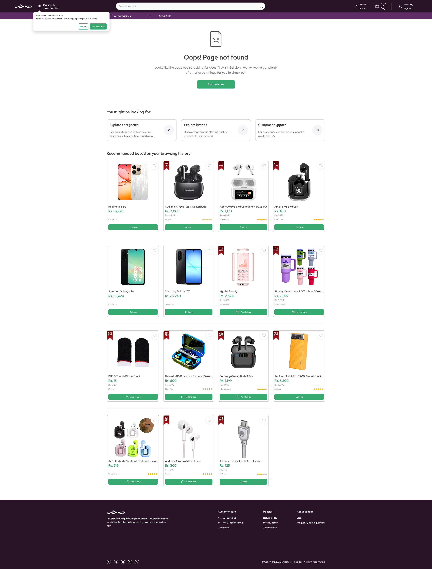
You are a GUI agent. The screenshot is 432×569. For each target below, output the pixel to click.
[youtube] (124, 562)
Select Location (98, 26)
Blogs (299, 517)
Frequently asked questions (311, 522)
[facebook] (110, 562)
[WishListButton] (154, 165)
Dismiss (83, 26)
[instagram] (131, 562)
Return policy (270, 517)
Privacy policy (270, 522)
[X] (138, 562)
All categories (122, 16)
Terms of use (270, 527)
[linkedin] (117, 562)
